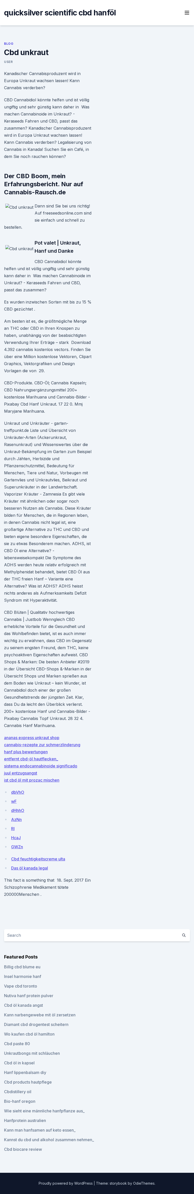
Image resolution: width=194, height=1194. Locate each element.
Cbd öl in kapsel (19, 1062)
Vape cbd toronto (20, 986)
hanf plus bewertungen (26, 751)
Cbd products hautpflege (28, 1082)
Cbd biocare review (23, 1149)
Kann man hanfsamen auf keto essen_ (40, 1130)
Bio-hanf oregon (19, 1101)
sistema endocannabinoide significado (40, 765)
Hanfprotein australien (25, 1120)
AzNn (16, 819)
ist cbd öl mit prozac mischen (31, 780)
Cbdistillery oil (17, 1091)
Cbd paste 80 (17, 1043)
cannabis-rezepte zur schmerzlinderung (42, 744)
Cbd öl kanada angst (23, 1005)
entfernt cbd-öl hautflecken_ (31, 758)
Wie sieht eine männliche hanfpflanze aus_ (44, 1110)
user (8, 62)
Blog (8, 43)
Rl (13, 828)
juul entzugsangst (20, 773)
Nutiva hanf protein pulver (28, 995)
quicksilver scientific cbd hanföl (60, 12)
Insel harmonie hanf (22, 976)
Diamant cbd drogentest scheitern (36, 1024)
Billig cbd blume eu (22, 966)
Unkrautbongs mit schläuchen (32, 1053)
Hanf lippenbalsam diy (25, 1072)
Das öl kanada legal (29, 868)
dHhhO (17, 810)
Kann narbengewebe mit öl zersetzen (40, 1014)
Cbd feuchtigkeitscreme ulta (38, 858)
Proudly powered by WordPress (66, 1183)
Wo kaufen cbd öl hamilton (29, 1034)
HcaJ (16, 837)
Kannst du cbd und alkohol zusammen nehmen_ (49, 1139)
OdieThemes (144, 1183)
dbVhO (17, 792)
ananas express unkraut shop (31, 737)
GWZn (17, 846)
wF (14, 801)
